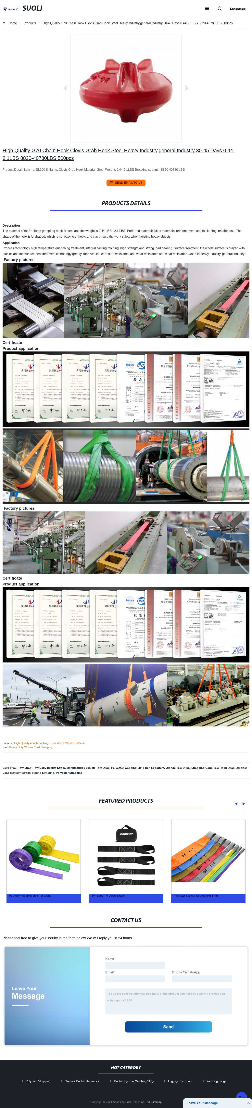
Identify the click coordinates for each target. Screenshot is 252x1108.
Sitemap (156, 1101)
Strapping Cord (201, 767)
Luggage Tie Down (180, 1081)
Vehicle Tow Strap (98, 767)
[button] (207, 9)
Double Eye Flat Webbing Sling (133, 1081)
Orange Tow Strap (178, 767)
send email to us (129, 182)
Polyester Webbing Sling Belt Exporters (137, 767)
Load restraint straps (17, 772)
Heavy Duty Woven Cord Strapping (31, 747)
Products (30, 23)
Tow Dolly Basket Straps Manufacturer (58, 767)
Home (12, 23)
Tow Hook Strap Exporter (230, 767)
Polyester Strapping (69, 772)
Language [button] (238, 8)
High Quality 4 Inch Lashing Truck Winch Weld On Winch (49, 743)
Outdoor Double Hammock (82, 1081)
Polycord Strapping (38, 1081)
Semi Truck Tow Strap (17, 767)
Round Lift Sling (43, 772)
